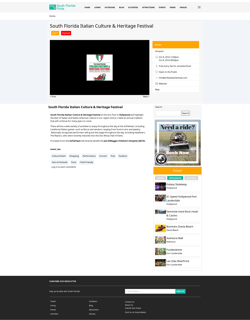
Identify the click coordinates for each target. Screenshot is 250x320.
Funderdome (174, 249)
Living (97, 7)
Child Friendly (86, 162)
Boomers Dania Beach (179, 226)
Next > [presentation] (146, 96)
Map (157, 89)
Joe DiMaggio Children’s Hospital (121, 140)
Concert (103, 156)
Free (113, 156)
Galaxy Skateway (176, 184)
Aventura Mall (174, 238)
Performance (89, 156)
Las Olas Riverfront (177, 261)
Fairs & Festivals (60, 162)
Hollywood (171, 187)
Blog (121, 7)
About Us (129, 305)
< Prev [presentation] (53, 96)
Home (87, 7)
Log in (54, 166)
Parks (173, 7)
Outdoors (110, 7)
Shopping (74, 156)
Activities (133, 7)
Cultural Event (59, 156)
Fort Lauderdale (174, 253)
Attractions (148, 7)
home (52, 16)
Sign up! (180, 291)
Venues (183, 7)
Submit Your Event (133, 308)
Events (162, 7)
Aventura (170, 241)
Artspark (159, 51)
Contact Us (129, 302)
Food (73, 162)
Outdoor (123, 156)
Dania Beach (172, 230)
